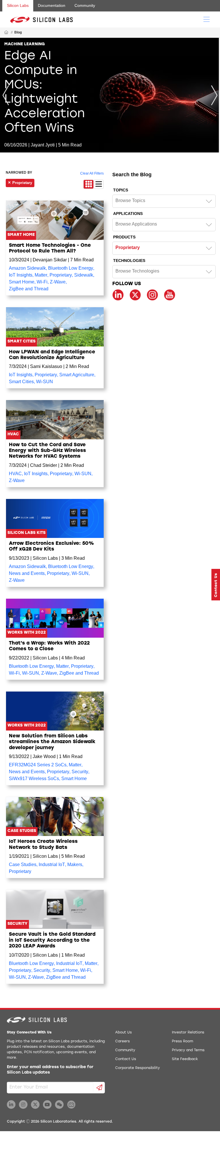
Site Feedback (185, 1059)
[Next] (214, 95)
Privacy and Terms (188, 1050)
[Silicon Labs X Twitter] (35, 1104)
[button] (215, 584)
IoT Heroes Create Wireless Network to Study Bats (43, 844)
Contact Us (125, 1059)
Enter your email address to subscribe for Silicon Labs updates (50, 1070)
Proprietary (61, 275)
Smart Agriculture (76, 374)
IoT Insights (20, 275)
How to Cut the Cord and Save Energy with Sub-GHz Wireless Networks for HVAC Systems (47, 450)
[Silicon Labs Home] (6, 32)
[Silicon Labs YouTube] (47, 1104)
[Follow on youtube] (169, 295)
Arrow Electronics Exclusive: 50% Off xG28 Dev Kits (51, 546)
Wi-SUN (44, 381)
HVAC (15, 473)
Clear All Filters (92, 173)
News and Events (27, 573)
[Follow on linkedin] (118, 295)
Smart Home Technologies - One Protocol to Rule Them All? (50, 248)
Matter (41, 275)
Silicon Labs (18, 5)
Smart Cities (21, 381)
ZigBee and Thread (28, 288)
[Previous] (5, 95)
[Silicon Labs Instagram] (23, 1104)
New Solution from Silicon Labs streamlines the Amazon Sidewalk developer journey (52, 742)
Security (80, 771)
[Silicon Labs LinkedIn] (11, 1104)
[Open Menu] (206, 19)
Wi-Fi (42, 281)
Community (84, 5)
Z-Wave (58, 281)
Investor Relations (188, 1032)
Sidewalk (83, 275)
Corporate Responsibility (137, 1068)
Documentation (51, 5)
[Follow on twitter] (135, 295)
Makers (74, 864)
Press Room (182, 1041)
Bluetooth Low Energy (70, 268)
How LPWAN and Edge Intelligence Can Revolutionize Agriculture (52, 355)
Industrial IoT (52, 864)
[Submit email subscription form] (99, 1087)
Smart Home (21, 281)
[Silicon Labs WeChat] (59, 1104)
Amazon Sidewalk (27, 268)
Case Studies (22, 864)
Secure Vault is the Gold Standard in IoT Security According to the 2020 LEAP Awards (52, 940)
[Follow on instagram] (152, 295)
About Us (123, 1032)
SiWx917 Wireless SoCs (34, 778)
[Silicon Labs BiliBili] (71, 1104)
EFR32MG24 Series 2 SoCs (37, 764)
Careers (122, 1041)
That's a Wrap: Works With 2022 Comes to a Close (49, 646)
